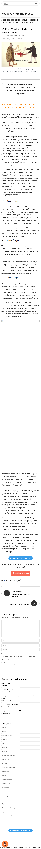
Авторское (5, 772)
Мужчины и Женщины (9, 808)
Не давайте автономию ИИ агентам (14, 711)
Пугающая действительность (12, 816)
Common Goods (6, 735)
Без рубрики (5, 784)
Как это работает (10, 35)
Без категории (6, 780)
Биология (5, 788)
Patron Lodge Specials (9, 755)
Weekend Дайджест (8, 767)
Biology (4, 727)
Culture (4, 739)
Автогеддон (5, 683)
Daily (3, 743)
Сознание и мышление (9, 820)
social (24, 35)
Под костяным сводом (9, 704)
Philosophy (5, 759)
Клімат (3, 800)
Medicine (4, 747)
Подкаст (4, 812)
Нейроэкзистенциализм (17, 13)
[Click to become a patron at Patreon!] (20, 573)
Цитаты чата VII (7, 689)
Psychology (5, 763)
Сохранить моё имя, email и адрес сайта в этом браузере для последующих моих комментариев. (19, 657)
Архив (3, 776)
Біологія (4, 792)
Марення (4, 804)
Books (3, 731)
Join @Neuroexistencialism (21, 558)
